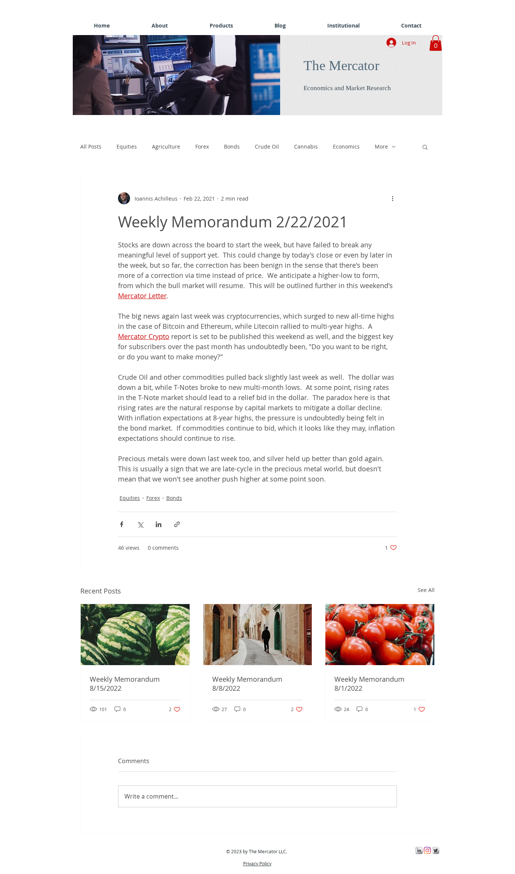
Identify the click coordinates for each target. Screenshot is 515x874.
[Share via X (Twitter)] (140, 524)
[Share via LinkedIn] (158, 524)
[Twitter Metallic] (435, 850)
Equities (126, 146)
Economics (346, 146)
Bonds (232, 146)
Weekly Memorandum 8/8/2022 (247, 684)
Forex (202, 146)
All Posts (90, 146)
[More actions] (392, 198)
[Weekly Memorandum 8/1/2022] (379, 634)
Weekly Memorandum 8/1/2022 (369, 684)
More (381, 146)
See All (426, 589)
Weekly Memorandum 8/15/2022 (125, 684)
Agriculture (166, 146)
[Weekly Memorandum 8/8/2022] (257, 634)
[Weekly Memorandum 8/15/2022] (135, 634)
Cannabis (306, 146)
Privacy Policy (257, 863)
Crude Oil (267, 146)
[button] (178, 75)
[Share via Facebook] (121, 524)
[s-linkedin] (419, 850)
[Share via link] (177, 524)
